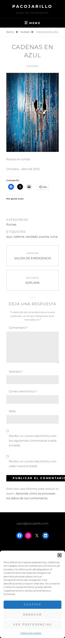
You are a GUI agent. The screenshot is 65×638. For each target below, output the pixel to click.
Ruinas (25, 32)
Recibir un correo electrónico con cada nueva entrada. (33, 464)
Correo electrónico (23, 391)
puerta (44, 236)
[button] (59, 555)
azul (9, 236)
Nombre (16, 371)
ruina (53, 236)
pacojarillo (32, 6)
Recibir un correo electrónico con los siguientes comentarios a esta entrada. (33, 440)
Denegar (32, 614)
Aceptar (32, 604)
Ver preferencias (32, 624)
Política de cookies (30, 632)
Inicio (10, 32)
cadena (18, 236)
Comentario (18, 327)
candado (31, 236)
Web (12, 411)
